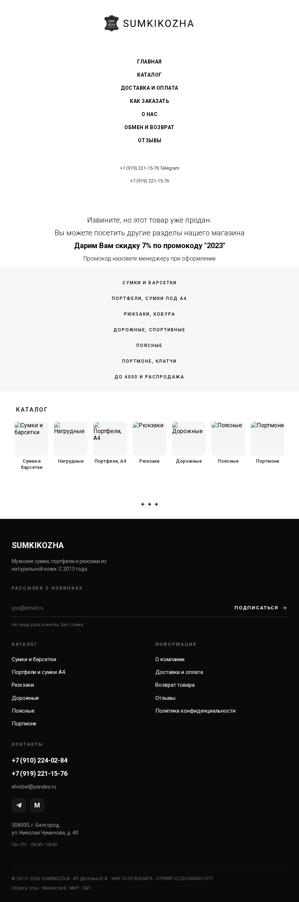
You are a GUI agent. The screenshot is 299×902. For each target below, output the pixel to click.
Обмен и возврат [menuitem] (149, 127)
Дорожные (25, 698)
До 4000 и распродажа (149, 376)
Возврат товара (175, 685)
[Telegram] (19, 805)
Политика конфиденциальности (195, 711)
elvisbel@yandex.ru (34, 787)
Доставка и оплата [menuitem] (149, 88)
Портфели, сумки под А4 (149, 298)
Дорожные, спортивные (149, 329)
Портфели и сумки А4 (38, 672)
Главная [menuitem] (149, 62)
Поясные (149, 345)
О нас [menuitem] (149, 114)
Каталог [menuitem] (149, 75)
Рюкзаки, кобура (149, 314)
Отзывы (165, 698)
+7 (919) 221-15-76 (139, 168)
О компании (170, 659)
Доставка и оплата (179, 672)
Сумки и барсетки (150, 282)
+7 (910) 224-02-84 (39, 760)
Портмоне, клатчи (149, 361)
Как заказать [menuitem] (149, 101)
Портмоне (24, 723)
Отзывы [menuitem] (150, 140)
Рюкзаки (23, 685)
